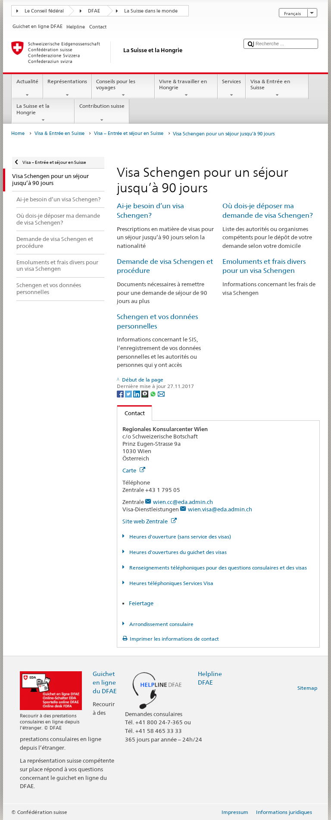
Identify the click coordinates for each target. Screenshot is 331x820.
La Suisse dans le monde (151, 11)
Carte (129, 470)
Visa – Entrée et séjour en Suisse (128, 133)
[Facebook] (121, 393)
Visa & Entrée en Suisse (270, 84)
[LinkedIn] (137, 393)
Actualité (27, 81)
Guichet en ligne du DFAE (105, 682)
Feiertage (141, 603)
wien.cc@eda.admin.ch (183, 501)
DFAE (94, 11)
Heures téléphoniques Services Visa (170, 583)
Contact (131, 413)
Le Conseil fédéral (44, 11)
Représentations (67, 81)
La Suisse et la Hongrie (33, 109)
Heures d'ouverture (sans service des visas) (179, 536)
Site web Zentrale (145, 521)
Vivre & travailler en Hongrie (183, 84)
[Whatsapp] (154, 393)
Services (231, 81)
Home (18, 133)
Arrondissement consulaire (160, 624)
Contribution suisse (102, 106)
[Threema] (145, 393)
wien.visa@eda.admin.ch (220, 509)
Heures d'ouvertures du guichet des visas (177, 552)
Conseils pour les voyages (115, 84)
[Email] (161, 393)
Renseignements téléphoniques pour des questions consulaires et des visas (217, 567)
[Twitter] (129, 393)
